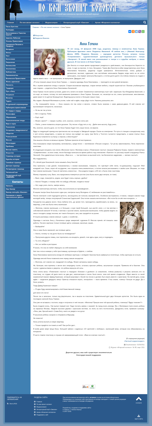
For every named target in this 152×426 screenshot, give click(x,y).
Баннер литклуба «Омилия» (16, 192)
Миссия (9, 140)
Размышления (11, 137)
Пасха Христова (12, 26)
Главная (10, 22)
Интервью (10, 49)
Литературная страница (15, 169)
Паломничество (12, 75)
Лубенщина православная (16, 108)
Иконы (8, 53)
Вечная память (12, 150)
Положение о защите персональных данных (15, 196)
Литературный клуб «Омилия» (76, 22)
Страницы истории (13, 156)
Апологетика (11, 69)
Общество (10, 133)
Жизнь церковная (13, 82)
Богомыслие (11, 65)
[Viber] (139, 31)
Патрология (10, 62)
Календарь (10, 30)
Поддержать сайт (42, 415)
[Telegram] (136, 31)
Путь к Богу (10, 91)
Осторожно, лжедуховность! (17, 130)
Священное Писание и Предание (14, 45)
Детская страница (12, 166)
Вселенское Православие (15, 78)
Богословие (10, 59)
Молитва (9, 98)
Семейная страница (13, 162)
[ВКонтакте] (129, 31)
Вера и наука (11, 124)
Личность (9, 85)
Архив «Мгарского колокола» (107, 22)
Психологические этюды (15, 120)
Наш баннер (10, 189)
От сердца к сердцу (13, 111)
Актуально (10, 95)
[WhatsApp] (143, 31)
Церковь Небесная (13, 38)
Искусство (10, 153)
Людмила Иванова (42, 38)
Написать (9, 186)
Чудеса (8, 101)
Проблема (10, 146)
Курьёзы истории (12, 159)
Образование (11, 117)
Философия (10, 114)
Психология (10, 127)
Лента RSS (13, 403)
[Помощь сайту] (88, 388)
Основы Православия (14, 41)
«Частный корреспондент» (134, 341)
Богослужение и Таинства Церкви (16, 34)
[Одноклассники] (133, 31)
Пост (8, 56)
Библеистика (11, 72)
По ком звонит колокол (29, 22)
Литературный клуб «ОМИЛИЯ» (13, 176)
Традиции (9, 88)
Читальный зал (12, 172)
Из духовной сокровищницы (17, 104)
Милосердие (10, 143)
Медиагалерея (51, 22)
